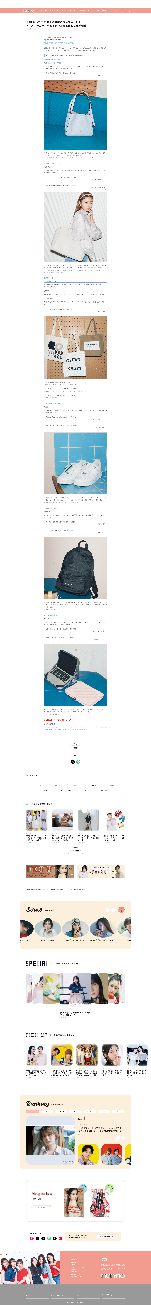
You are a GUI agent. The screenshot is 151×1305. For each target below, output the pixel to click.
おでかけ (104, 10)
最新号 (56, 10)
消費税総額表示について (77, 1272)
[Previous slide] (71, 1004)
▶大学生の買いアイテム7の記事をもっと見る (58, 720)
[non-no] (28, 11)
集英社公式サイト (75, 1274)
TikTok (37, 1238)
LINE (78, 762)
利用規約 (73, 1264)
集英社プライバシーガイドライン (79, 1267)
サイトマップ (74, 1259)
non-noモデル (45, 10)
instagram (32, 1238)
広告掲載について (75, 1269)
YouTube (60, 1238)
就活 (89, 10)
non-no (113, 1276)
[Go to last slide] (108, 910)
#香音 (75, 749)
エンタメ (110, 10)
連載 (51, 10)
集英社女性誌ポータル (76, 1276)
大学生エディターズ (82, 10)
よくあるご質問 (75, 1262)
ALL (32, 1111)
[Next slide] (113, 910)
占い (116, 10)
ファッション (63, 10)
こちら (115, 1269)
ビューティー (71, 10)
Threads (55, 1238)
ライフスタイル (96, 10)
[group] (50, 1140)
